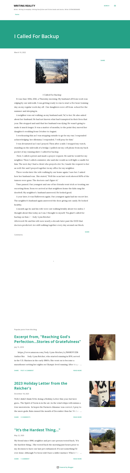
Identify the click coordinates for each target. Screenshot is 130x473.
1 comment (25, 459)
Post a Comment (27, 370)
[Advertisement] (48, 303)
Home (17, 14)
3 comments (25, 417)
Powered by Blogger (66, 467)
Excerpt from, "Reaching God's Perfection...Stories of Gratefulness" (47, 339)
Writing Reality (24, 5)
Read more (77, 370)
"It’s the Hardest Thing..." (37, 429)
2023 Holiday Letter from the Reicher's (40, 386)
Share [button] (103, 60)
